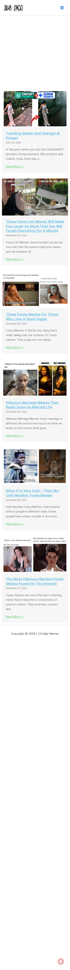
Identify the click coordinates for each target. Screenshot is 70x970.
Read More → (15, 166)
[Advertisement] (35, 52)
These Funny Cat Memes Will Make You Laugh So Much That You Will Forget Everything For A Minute (35, 226)
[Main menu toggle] (62, 8)
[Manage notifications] (61, 961)
